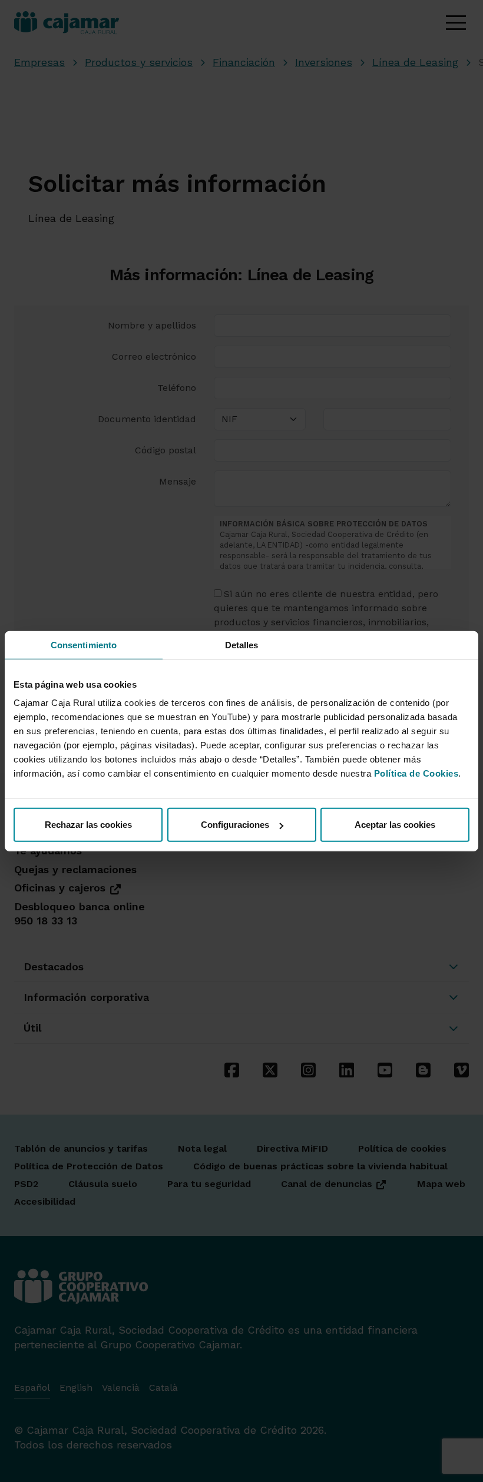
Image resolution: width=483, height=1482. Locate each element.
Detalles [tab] (242, 644)
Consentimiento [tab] (84, 644)
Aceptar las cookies (395, 825)
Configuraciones (235, 825)
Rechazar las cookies (88, 825)
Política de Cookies (416, 773)
